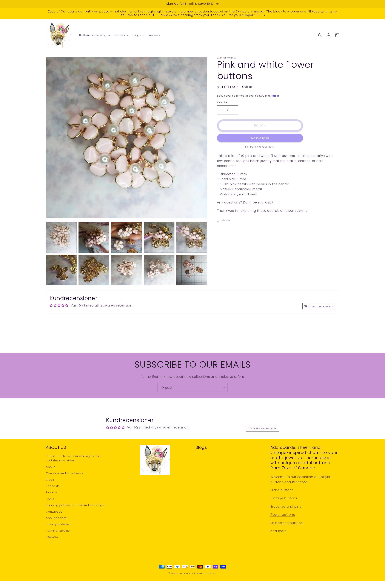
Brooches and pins (285, 506)
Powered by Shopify (205, 573)
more (282, 531)
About (50, 467)
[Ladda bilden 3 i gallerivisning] (126, 237)
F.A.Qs (50, 499)
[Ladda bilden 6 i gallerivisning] (61, 270)
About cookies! (57, 518)
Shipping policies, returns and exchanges (76, 505)
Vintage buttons (283, 498)
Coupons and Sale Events (64, 473)
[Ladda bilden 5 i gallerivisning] (191, 237)
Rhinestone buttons (286, 523)
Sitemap (52, 537)
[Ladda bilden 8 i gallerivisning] (126, 270)
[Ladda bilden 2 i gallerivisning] (94, 237)
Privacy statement (59, 524)
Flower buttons (282, 514)
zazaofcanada (186, 573)
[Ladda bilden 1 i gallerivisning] (61, 237)
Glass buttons (282, 490)
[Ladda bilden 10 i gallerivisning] (191, 270)
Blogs (50, 480)
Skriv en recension (319, 306)
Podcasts (53, 486)
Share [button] (225, 220)
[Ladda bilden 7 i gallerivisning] (94, 270)
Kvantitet (223, 102)
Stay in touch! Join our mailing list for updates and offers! (73, 458)
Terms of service (58, 531)
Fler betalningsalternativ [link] (259, 146)
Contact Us (54, 511)
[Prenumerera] (223, 387)
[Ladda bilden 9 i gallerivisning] (159, 270)
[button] (94, 35)
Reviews (51, 492)
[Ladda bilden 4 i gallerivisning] (159, 237)
